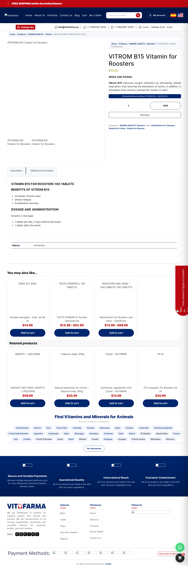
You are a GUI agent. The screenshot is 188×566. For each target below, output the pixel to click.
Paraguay (108, 439)
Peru (49, 428)
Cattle (63, 519)
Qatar (66, 433)
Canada (26, 439)
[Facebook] (152, 518)
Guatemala (53, 433)
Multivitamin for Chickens (163, 125)
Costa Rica (144, 428)
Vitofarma (39, 245)
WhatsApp (145, 115)
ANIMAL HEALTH (137, 44)
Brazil (71, 439)
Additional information (42, 170)
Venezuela (104, 428)
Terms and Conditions (169, 554)
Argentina (38, 433)
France (176, 433)
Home (28, 15)
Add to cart (27, 332)
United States (22, 428)
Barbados (93, 433)
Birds (62, 513)
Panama (90, 428)
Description (16, 170)
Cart (84, 15)
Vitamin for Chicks (117, 128)
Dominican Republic (163, 428)
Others (48, 34)
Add (165, 105)
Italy (16, 439)
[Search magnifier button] (138, 15)
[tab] (16, 172)
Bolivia (132, 433)
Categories (27, 27)
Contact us (66, 15)
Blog (77, 15)
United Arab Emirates (18, 433)
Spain (117, 428)
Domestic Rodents (69, 532)
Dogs (62, 526)
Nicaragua (79, 433)
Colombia (77, 428)
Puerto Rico (61, 428)
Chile (121, 433)
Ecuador (129, 428)
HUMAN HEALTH (36, 34)
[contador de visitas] (27, 534)
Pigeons (64, 538)
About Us (39, 15)
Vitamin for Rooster (136, 128)
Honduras (108, 433)
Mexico (37, 428)
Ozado (108, 564)
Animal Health (96, 531)
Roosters (151, 44)
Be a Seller (95, 15)
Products (52, 15)
